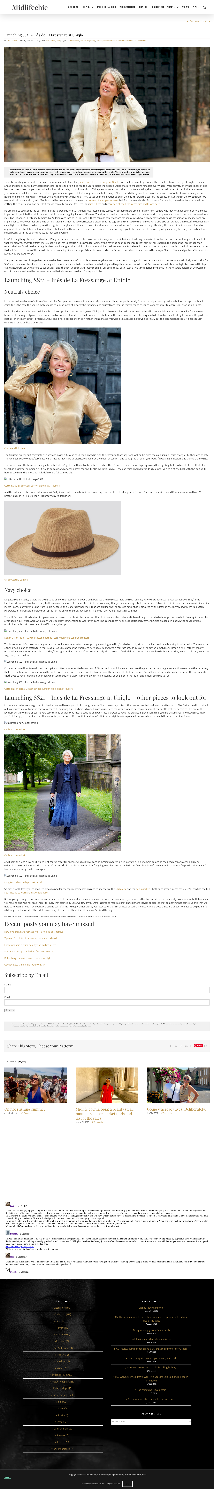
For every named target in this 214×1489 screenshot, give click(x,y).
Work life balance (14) (62, 1449)
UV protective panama (16, 580)
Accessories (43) (62, 1308)
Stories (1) (63, 1415)
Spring (92, 40)
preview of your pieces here (103, 200)
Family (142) (62, 1328)
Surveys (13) (62, 1435)
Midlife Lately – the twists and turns (178, 1085)
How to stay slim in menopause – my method (152, 1358)
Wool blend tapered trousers (74, 638)
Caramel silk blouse (14, 448)
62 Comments (25, 1122)
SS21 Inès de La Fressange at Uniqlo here (26, 893)
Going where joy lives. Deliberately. (107, 1085)
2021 (68, 40)
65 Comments (140, 40)
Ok (127, 1483)
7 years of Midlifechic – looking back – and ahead (30, 938)
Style (58, 40)
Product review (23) (62, 1375)
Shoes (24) (62, 1408)
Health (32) (63, 1355)
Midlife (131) (63, 1368)
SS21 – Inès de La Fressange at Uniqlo (99, 182)
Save (199, 1045)
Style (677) (62, 1422)
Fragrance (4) (63, 1335)
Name (7, 985)
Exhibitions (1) (62, 1321)
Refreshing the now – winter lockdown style (27, 958)
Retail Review (50, 40)
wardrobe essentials (111, 40)
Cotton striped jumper (38, 689)
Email (7, 997)
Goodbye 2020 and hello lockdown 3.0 (24, 965)
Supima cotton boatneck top (42, 638)
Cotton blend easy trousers (45, 486)
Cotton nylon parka (14, 689)
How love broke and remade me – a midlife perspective (33, 932)
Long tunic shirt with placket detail (23, 882)
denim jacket (143, 889)
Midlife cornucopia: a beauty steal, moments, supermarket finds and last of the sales (36, 1085)
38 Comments (166, 1113)
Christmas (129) (62, 1314)
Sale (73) (62, 1402)
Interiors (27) (63, 1361)
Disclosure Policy (130, 1474)
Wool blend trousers (62, 689)
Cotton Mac (10, 486)
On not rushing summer (152, 1308)
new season (74, 40)
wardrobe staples (126, 40)
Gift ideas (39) (62, 1341)
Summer (99, 40)
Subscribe (10, 1010)
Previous (194, 21)
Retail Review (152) (63, 1395)
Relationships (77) (62, 1388)
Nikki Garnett (12, 40)
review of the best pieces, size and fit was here (135, 204)
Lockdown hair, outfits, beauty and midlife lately (30, 945)
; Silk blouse (23, 486)
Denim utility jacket (14, 638)
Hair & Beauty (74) (63, 1348)
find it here (95, 204)
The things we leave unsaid (151, 1390)
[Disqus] (107, 1161)
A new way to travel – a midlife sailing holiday (151, 1368)
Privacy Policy (141, 1474)
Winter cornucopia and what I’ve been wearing (29, 952)
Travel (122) (63, 1442)
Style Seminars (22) (62, 1429)
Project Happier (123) (63, 1382)
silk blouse (121, 889)
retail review (84, 40)
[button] (204, 7)
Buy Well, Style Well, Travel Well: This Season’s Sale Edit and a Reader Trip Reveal (151, 1378)
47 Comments (94, 1113)
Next (204, 21)
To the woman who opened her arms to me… (151, 1399)
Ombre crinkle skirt (14, 729)
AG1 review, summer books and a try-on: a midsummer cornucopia (151, 1349)
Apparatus (104, 1474)
